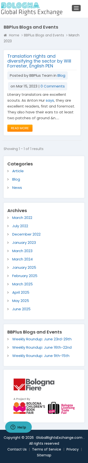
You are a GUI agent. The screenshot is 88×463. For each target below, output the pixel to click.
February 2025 (24, 275)
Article (18, 170)
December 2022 (26, 234)
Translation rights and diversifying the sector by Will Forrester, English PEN (39, 61)
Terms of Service (46, 449)
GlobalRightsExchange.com (59, 437)
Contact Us (17, 449)
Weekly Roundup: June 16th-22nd (42, 347)
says (50, 100)
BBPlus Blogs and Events (44, 35)
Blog (61, 75)
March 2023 (22, 250)
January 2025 (24, 267)
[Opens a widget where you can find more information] (18, 427)
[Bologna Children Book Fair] (39, 405)
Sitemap (44, 455)
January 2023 (24, 242)
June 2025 (21, 309)
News (17, 187)
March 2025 (22, 284)
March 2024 (22, 259)
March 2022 (22, 217)
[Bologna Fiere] (34, 384)
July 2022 (20, 225)
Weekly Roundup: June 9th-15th (40, 355)
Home (14, 35)
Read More (20, 128)
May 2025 (20, 300)
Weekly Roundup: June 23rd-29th (42, 339)
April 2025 (20, 292)
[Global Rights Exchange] (29, 9)
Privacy (72, 449)
